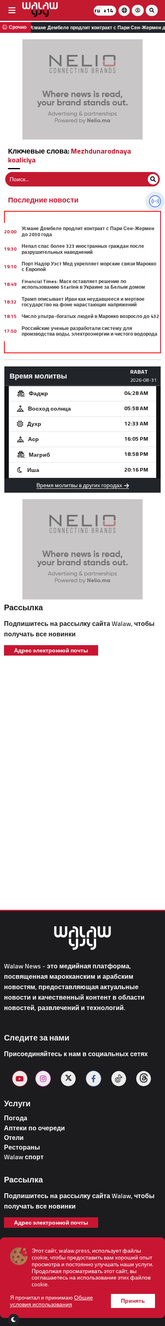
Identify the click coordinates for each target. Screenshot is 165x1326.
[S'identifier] (138, 10)
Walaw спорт (24, 1157)
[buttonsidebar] (12, 10)
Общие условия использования (51, 1301)
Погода (15, 1118)
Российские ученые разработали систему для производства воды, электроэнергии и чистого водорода (89, 331)
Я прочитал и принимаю (51, 1301)
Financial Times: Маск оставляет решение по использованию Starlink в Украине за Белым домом (83, 284)
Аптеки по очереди (34, 1128)
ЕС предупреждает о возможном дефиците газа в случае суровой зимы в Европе (90, 348)
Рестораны (22, 1147)
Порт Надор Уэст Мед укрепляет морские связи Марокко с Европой (89, 266)
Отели (14, 1138)
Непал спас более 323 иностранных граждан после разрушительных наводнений (83, 248)
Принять (133, 1301)
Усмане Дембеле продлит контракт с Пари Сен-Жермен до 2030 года (88, 231)
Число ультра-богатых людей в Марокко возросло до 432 (90, 316)
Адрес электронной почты (51, 650)
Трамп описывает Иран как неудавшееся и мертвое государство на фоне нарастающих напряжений (83, 301)
